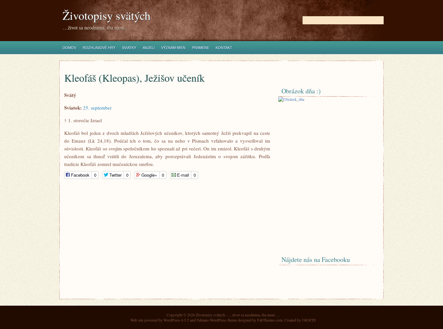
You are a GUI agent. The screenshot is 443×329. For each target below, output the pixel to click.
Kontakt (224, 48)
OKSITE (309, 320)
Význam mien (173, 48)
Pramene (200, 48)
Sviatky (129, 48)
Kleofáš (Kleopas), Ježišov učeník (134, 78)
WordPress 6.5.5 (176, 320)
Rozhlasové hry (99, 48)
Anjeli (149, 48)
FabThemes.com (269, 320)
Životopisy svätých (106, 15)
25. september (97, 107)
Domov (69, 48)
